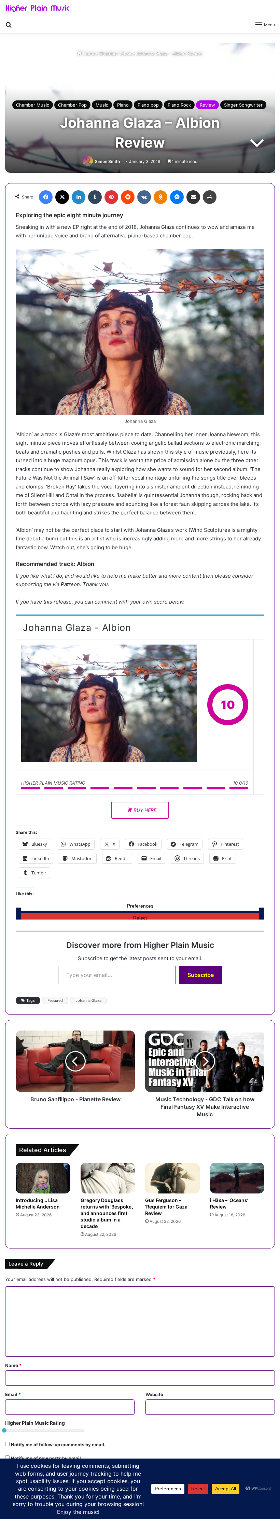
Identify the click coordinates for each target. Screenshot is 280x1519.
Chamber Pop (72, 105)
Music (102, 105)
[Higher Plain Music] (37, 9)
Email (13, 1394)
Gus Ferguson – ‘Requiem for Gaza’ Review (166, 1206)
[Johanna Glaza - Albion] (109, 704)
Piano (123, 105)
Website (154, 1394)
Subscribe (200, 974)
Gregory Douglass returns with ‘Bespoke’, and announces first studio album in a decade (107, 1213)
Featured (55, 1000)
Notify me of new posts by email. (46, 1458)
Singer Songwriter (243, 105)
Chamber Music (115, 53)
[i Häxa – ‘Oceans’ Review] (237, 1178)
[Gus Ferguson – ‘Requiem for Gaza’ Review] (172, 1178)
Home (89, 53)
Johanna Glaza (88, 1000)
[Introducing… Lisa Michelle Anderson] (43, 1178)
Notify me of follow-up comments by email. (58, 1444)
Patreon (70, 584)
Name (13, 1365)
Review (207, 105)
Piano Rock (179, 105)
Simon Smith (107, 161)
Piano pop (148, 105)
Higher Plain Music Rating (35, 1423)
